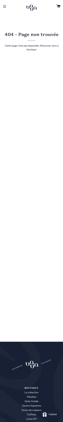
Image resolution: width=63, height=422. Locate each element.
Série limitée (32, 401)
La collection (31, 392)
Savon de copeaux (32, 410)
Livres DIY (31, 418)
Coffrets (31, 414)
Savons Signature (31, 405)
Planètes (31, 396)
